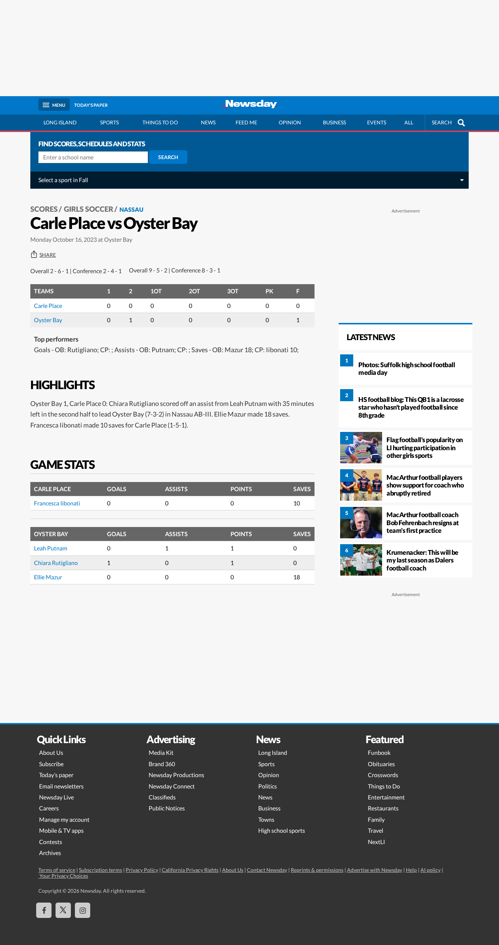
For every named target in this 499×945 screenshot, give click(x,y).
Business (334, 122)
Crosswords (383, 774)
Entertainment (386, 797)
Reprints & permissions (317, 870)
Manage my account (64, 819)
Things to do (160, 122)
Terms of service (56, 870)
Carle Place (48, 305)
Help (411, 870)
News (208, 122)
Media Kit (161, 752)
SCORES (44, 208)
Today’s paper (56, 774)
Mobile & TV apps (61, 830)
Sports (109, 122)
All (408, 122)
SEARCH (442, 122)
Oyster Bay (48, 319)
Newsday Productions (176, 774)
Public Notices (167, 808)
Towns (266, 819)
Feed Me (246, 122)
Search (168, 157)
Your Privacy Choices (63, 876)
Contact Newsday (267, 870)
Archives (50, 852)
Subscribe (51, 763)
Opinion (290, 122)
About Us (51, 752)
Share (47, 255)
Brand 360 (162, 763)
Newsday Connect (172, 786)
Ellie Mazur (48, 576)
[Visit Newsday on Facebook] (44, 910)
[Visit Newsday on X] (63, 910)
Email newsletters (61, 786)
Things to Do (384, 786)
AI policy (430, 870)
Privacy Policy (142, 870)
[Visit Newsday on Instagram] (82, 910)
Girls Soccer (88, 208)
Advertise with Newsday (374, 870)
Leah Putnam (50, 548)
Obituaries (381, 763)
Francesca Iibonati (57, 503)
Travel (375, 830)
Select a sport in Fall (63, 179)
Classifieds (162, 797)
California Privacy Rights (190, 870)
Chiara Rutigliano (56, 562)
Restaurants (383, 808)
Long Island (60, 122)
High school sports (281, 830)
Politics (267, 786)
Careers (49, 808)
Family (376, 819)
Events (376, 122)
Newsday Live (56, 797)
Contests (50, 841)
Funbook (379, 752)
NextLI (376, 841)
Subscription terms (100, 870)
